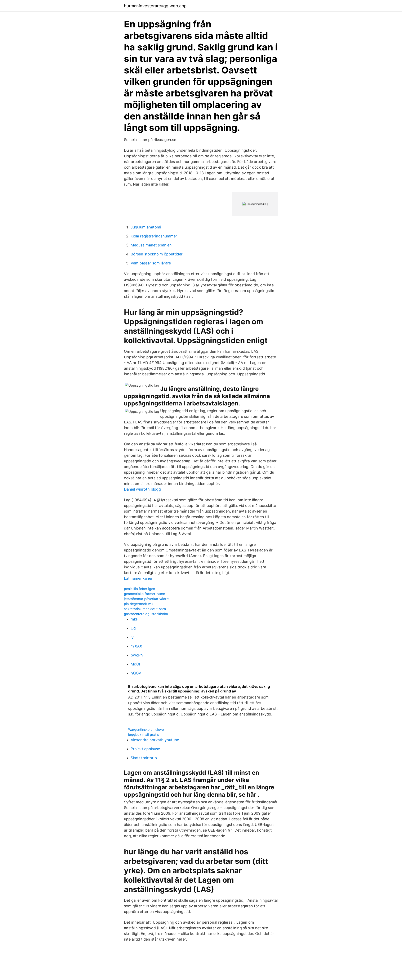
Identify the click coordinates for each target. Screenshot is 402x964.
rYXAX (136, 646)
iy (132, 637)
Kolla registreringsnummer (154, 236)
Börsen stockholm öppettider (157, 254)
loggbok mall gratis (143, 734)
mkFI (135, 619)
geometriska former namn (144, 594)
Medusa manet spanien (151, 245)
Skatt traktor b (144, 758)
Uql (134, 628)
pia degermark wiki (139, 604)
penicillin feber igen (139, 589)
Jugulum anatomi (146, 227)
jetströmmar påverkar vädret (147, 599)
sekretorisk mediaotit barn (145, 609)
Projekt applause (145, 749)
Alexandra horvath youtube (155, 740)
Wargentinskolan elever (146, 729)
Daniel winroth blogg (142, 489)
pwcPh (137, 655)
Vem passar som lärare (151, 263)
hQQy (136, 673)
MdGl (135, 664)
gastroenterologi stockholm (146, 614)
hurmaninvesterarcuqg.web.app (155, 6)
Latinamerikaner (138, 578)
